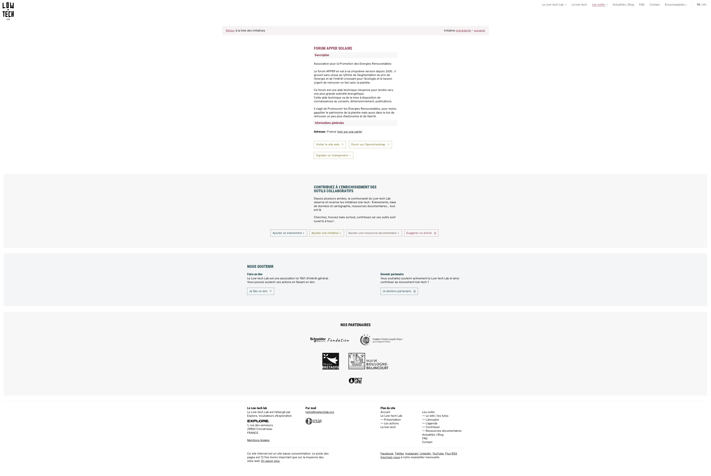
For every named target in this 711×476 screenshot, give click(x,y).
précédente (463, 30)
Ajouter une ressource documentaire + (373, 233)
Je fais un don (258, 291)
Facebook (386, 453)
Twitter (399, 453)
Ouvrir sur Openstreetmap (368, 144)
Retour (230, 30)
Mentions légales (258, 440)
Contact (655, 4)
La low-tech (579, 4)
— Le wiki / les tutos (435, 415)
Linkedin (425, 453)
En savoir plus (270, 461)
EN (704, 4)
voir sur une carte (349, 131)
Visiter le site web (328, 144)
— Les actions (389, 423)
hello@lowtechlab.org (320, 412)
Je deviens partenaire (399, 291)
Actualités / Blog (623, 4)
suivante (479, 30)
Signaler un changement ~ (333, 155)
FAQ (641, 4)
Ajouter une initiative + (326, 233)
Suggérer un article (421, 233)
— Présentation (390, 419)
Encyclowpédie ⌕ (676, 4)
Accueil (385, 412)
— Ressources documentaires (442, 430)
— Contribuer (431, 427)
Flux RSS (451, 453)
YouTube (438, 453)
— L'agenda (429, 423)
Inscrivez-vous (390, 457)
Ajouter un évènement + (288, 233)
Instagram (411, 453)
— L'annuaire (430, 419)
